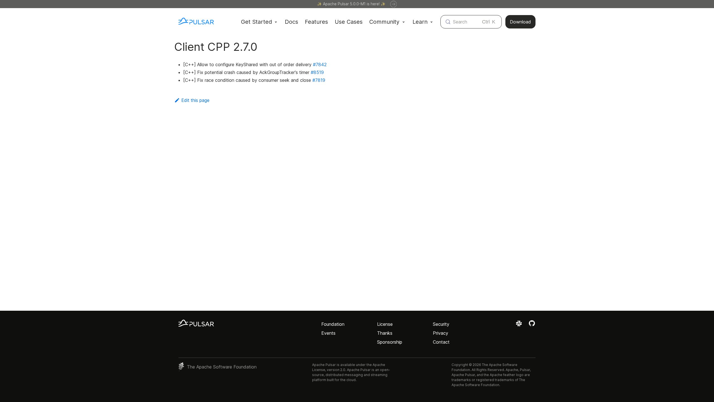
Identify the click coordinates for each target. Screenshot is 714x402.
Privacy (440, 333)
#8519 (317, 72)
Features (316, 21)
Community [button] (384, 22)
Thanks (384, 333)
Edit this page (195, 100)
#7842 (320, 64)
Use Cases (349, 21)
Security (441, 324)
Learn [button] (420, 22)
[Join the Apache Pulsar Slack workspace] (519, 325)
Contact (441, 342)
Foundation (332, 324)
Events (328, 333)
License (385, 324)
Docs (291, 21)
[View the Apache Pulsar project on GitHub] (532, 325)
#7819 (318, 80)
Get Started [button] (256, 22)
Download (520, 22)
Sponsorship (389, 342)
